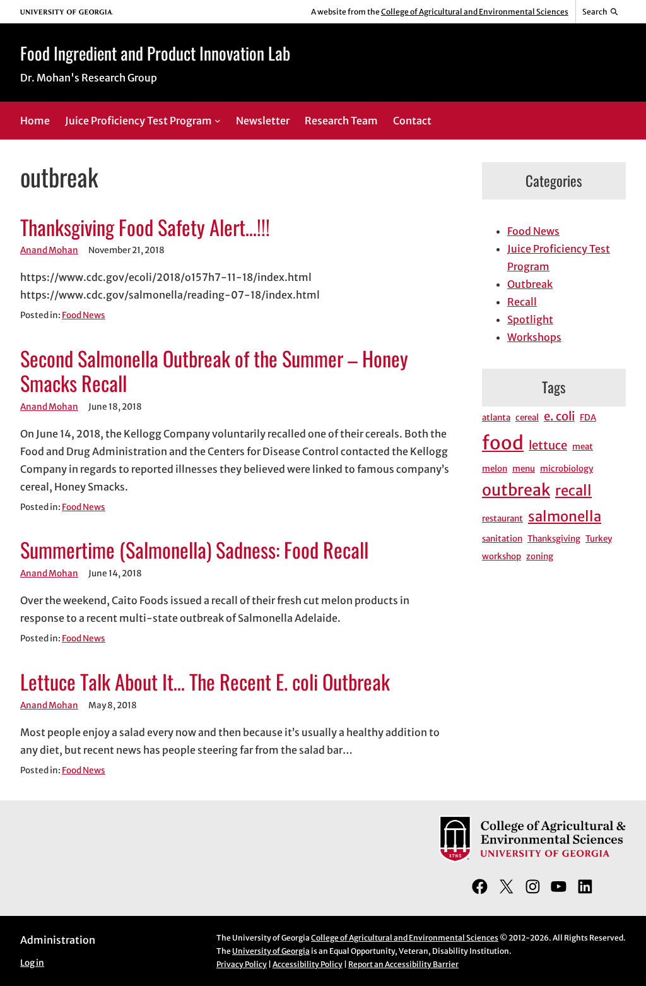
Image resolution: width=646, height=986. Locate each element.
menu (523, 468)
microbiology (566, 468)
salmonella (564, 516)
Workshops (534, 337)
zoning (539, 556)
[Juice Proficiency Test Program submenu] (217, 120)
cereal (527, 417)
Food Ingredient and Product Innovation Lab (155, 53)
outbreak (516, 490)
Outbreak (530, 284)
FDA (588, 417)
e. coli (559, 416)
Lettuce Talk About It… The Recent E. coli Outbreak (205, 681)
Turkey (598, 538)
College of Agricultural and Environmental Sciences (474, 11)
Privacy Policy (241, 964)
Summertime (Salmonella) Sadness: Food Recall (194, 549)
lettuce (548, 445)
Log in (32, 963)
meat (582, 446)
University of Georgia (271, 951)
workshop (501, 556)
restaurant (502, 518)
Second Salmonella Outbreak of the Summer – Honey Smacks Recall (214, 370)
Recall (522, 301)
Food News (83, 315)
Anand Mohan (49, 250)
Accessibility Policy (308, 964)
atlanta (496, 417)
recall (573, 490)
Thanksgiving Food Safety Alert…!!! (145, 227)
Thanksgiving (553, 538)
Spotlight (530, 319)
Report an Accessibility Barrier (403, 964)
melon (494, 468)
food (503, 442)
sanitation (502, 538)
